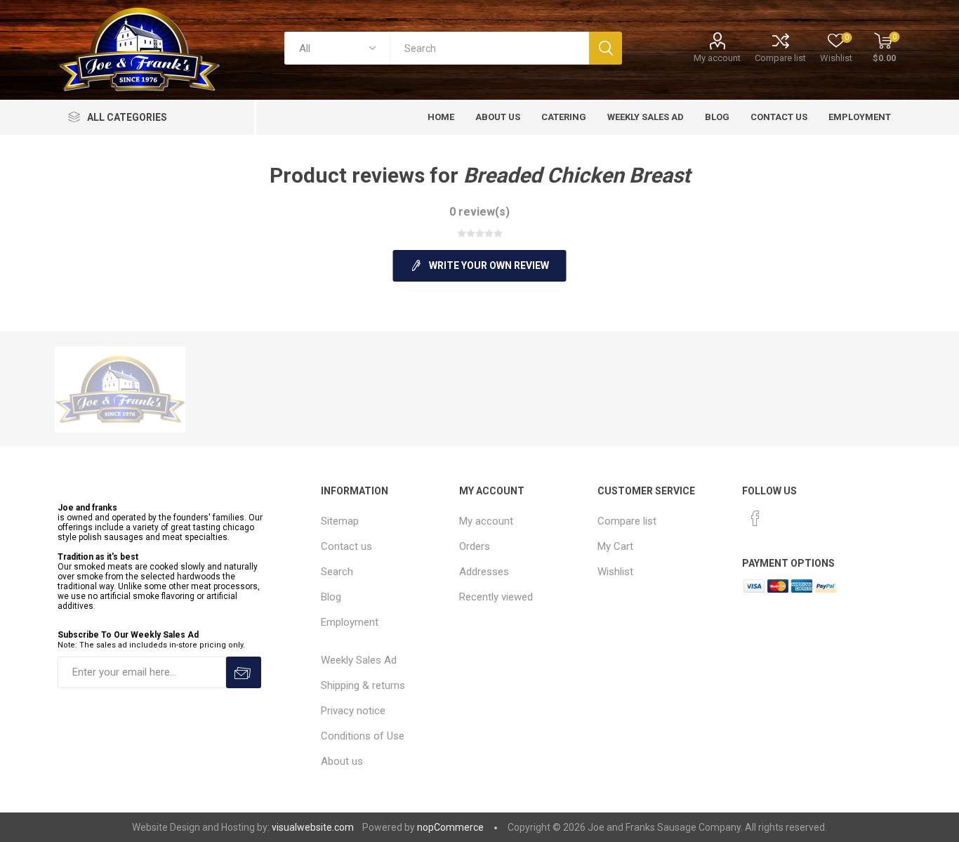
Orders (474, 546)
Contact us (346, 546)
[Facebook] (755, 518)
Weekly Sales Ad (359, 660)
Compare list (780, 58)
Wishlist (615, 571)
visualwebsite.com (313, 827)
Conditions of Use (362, 736)
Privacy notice (353, 710)
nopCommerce (450, 827)
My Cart (615, 546)
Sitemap (340, 521)
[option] (120, 389)
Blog (331, 597)
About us (342, 761)
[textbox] (489, 48)
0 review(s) (479, 211)
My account (717, 58)
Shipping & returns (363, 685)
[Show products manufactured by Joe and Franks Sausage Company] (120, 389)
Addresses (484, 571)
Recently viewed (496, 597)
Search (337, 571)
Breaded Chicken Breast (576, 175)
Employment (349, 622)
